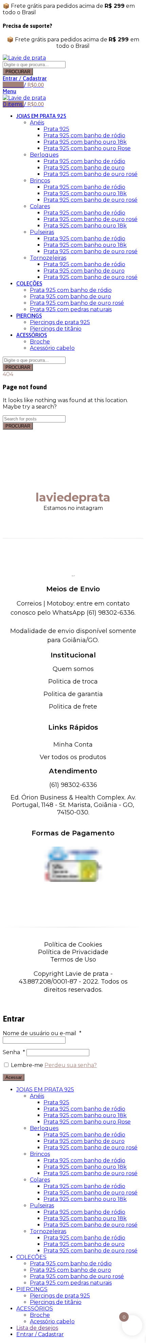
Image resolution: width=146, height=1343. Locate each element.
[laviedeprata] (73, 465)
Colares (40, 206)
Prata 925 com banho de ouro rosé (90, 174)
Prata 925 (56, 129)
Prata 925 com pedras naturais (71, 309)
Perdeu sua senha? (70, 1065)
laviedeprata (73, 497)
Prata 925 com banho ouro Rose (87, 148)
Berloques (44, 155)
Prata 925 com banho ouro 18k (85, 142)
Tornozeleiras (48, 258)
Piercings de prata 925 (60, 322)
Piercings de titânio (55, 328)
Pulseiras (42, 232)
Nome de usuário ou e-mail (42, 1033)
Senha (14, 1052)
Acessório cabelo (52, 348)
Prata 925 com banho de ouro (84, 167)
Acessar (13, 1077)
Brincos (40, 180)
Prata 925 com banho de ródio (84, 135)
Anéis (37, 122)
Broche (40, 341)
